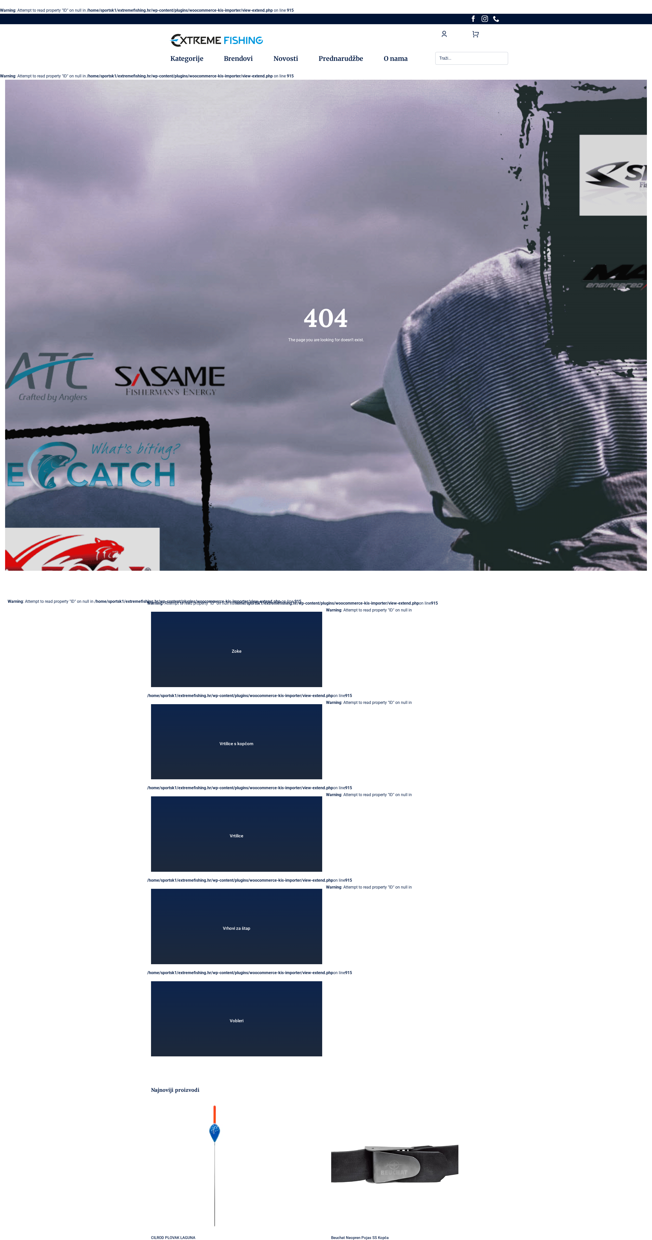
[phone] (496, 19)
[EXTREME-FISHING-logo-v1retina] (216, 33)
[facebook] (473, 19)
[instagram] (485, 19)
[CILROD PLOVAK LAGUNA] (236, 1164)
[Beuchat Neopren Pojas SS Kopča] (416, 1164)
